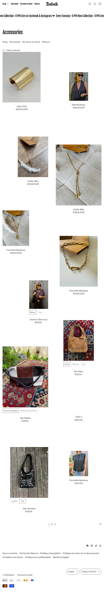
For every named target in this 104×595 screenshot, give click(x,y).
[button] (94, 3)
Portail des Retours (29, 553)
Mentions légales (61, 557)
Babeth (12, 575)
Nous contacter (10, 553)
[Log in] (89, 3)
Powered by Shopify (24, 575)
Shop (5, 41)
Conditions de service (13, 557)
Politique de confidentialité (38, 557)
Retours (37, 4)
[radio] (32, 312)
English (71, 571)
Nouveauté (14, 4)
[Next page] (99, 523)
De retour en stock (26, 4)
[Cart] (99, 3)
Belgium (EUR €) (89, 571)
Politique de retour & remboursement (81, 553)
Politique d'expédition (50, 553)
